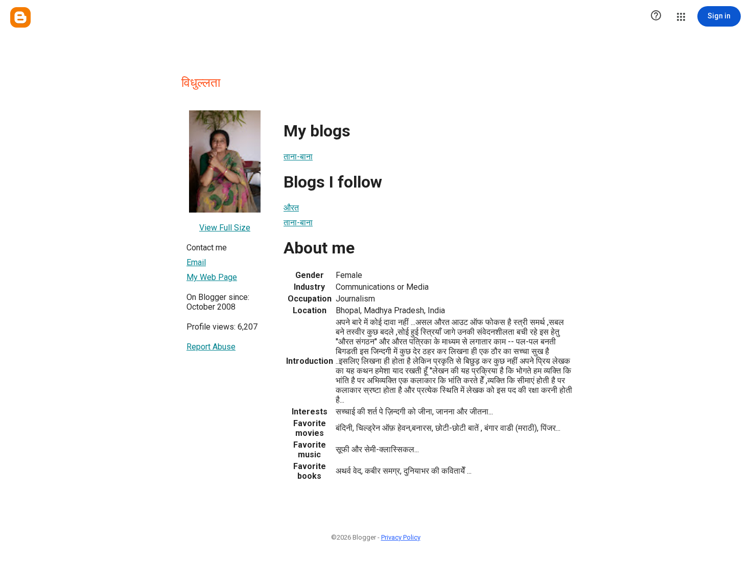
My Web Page (211, 277)
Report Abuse (211, 347)
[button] (656, 16)
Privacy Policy (400, 537)
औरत (291, 208)
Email (196, 262)
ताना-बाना (298, 156)
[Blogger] (20, 17)
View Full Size (224, 227)
